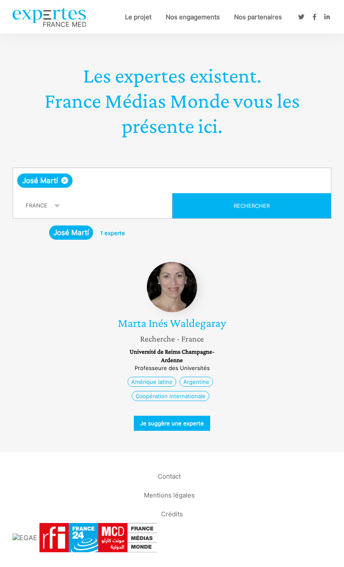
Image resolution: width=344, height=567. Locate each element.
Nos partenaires (258, 17)
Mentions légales (169, 495)
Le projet (138, 17)
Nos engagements (193, 17)
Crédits (172, 514)
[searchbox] (140, 180)
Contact (169, 476)
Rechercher (252, 205)
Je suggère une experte (172, 423)
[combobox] (172, 180)
